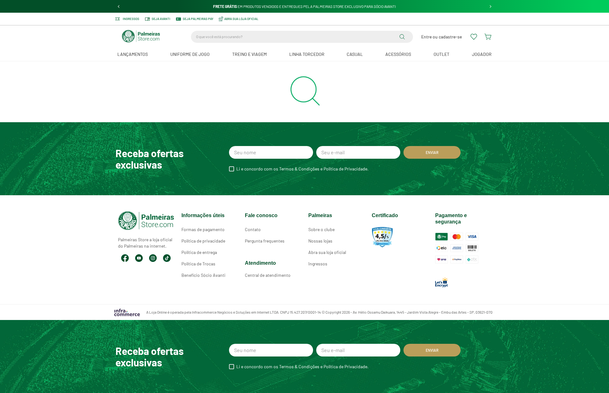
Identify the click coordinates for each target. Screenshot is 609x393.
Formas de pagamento (203, 229)
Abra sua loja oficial (327, 252)
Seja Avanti (161, 19)
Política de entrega (199, 252)
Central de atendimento (268, 275)
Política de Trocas (198, 263)
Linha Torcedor (306, 54)
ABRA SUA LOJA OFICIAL (241, 19)
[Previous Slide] (118, 6)
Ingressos (131, 19)
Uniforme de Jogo (190, 54)
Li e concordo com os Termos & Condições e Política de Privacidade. (302, 168)
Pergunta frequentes (265, 240)
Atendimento (260, 263)
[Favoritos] (474, 37)
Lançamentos (132, 54)
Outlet (441, 54)
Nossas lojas (320, 240)
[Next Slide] (490, 6)
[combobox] (302, 37)
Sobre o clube (321, 229)
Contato (253, 229)
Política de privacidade (203, 240)
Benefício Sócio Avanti (203, 275)
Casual (355, 54)
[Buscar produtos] (403, 37)
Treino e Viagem (249, 54)
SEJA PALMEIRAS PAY (198, 19)
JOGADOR (482, 54)
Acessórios (398, 54)
